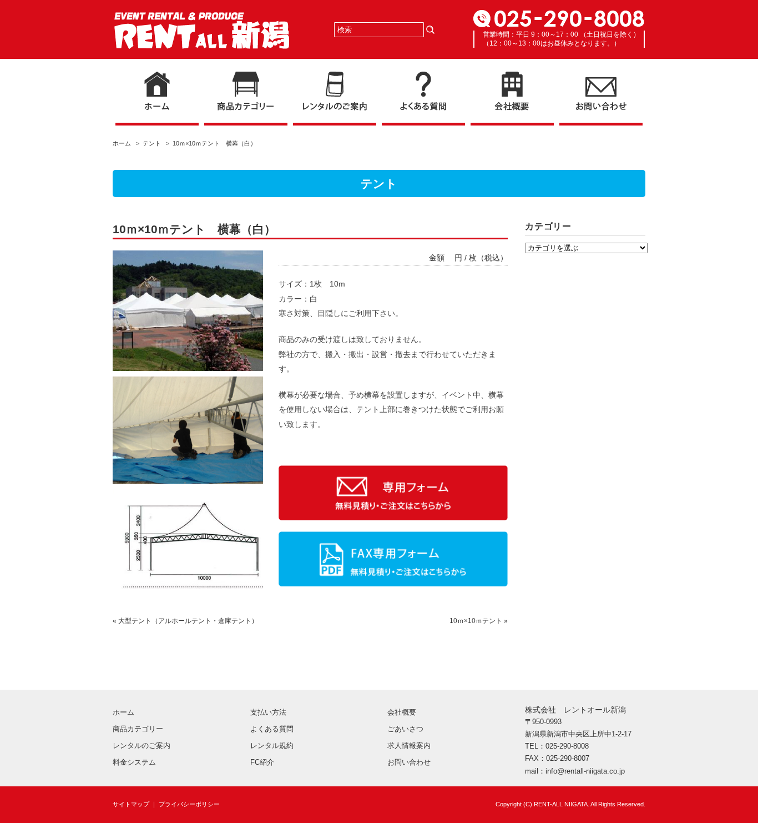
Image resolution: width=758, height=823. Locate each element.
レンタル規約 (272, 745)
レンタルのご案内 (141, 745)
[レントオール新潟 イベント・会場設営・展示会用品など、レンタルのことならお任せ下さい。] (202, 20)
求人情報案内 (409, 745)
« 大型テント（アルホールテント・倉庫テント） (185, 621)
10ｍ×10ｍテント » (478, 621)
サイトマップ (131, 804)
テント (152, 143)
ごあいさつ (405, 729)
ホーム (123, 143)
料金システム (134, 762)
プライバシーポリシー (189, 804)
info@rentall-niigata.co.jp (585, 771)
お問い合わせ (409, 762)
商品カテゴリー (138, 729)
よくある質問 (272, 729)
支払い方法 (268, 712)
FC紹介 (262, 762)
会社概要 (401, 712)
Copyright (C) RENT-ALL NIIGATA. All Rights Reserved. (570, 804)
